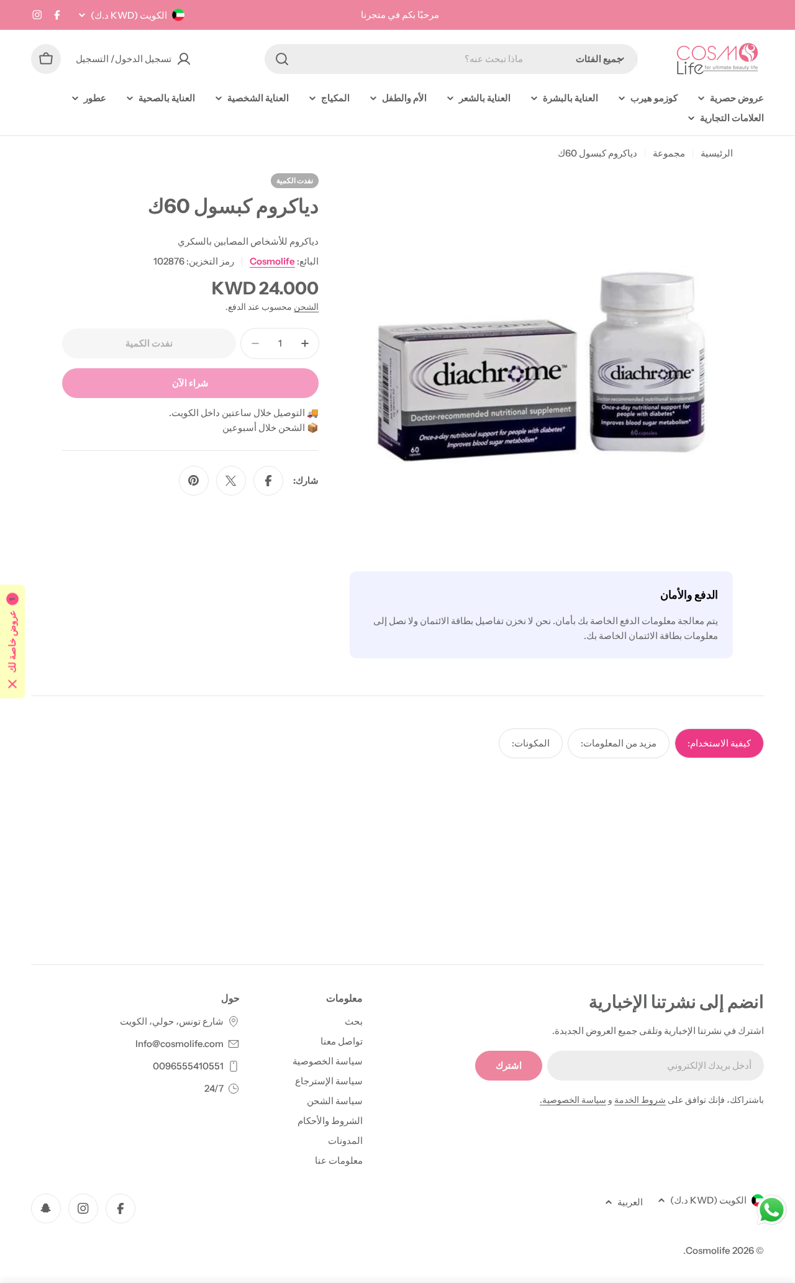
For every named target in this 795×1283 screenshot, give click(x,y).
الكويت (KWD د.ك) (129, 15)
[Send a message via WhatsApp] (772, 1210)
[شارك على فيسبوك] (268, 481)
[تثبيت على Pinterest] (194, 481)
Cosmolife (272, 261)
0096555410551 (188, 1066)
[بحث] (282, 59)
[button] (12, 642)
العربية (630, 1202)
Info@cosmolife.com (179, 1044)
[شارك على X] (231, 481)
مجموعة (669, 153)
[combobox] (451, 59)
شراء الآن (190, 383)
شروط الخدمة (640, 1099)
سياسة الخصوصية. (573, 1099)
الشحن (306, 307)
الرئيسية (717, 153)
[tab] (719, 743)
